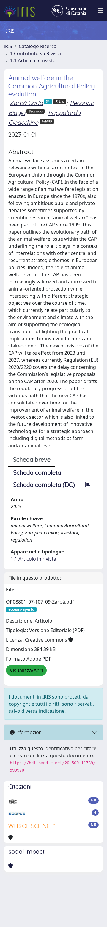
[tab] (88, 485)
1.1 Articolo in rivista (33, 60)
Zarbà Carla (26, 103)
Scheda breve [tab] (32, 459)
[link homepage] (22, 11)
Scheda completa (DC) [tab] (44, 484)
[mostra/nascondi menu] (100, 11)
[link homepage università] (69, 11)
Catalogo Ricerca (37, 46)
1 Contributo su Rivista (35, 53)
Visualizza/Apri (26, 670)
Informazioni (29, 732)
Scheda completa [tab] (37, 472)
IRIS (8, 46)
